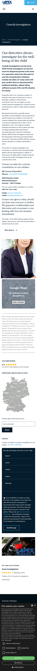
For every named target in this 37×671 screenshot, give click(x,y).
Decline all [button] (18, 663)
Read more (8, 640)
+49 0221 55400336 (18, 174)
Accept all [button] (18, 658)
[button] (18, 667)
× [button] (35, 605)
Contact (32, 2)
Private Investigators (14, 40)
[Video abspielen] (18, 546)
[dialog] (18, 637)
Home (4, 40)
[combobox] (32, 605)
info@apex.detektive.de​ (14, 195)
